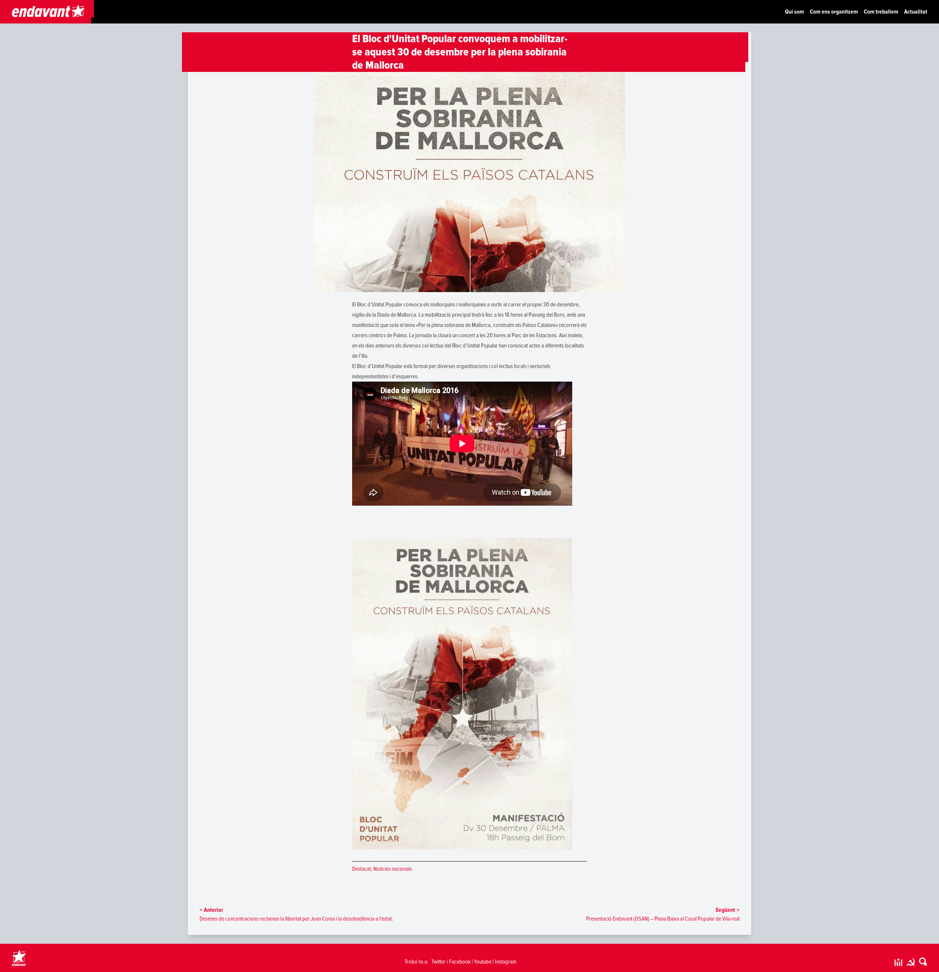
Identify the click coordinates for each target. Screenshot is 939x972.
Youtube (483, 961)
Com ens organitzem (834, 11)
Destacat (361, 869)
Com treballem (881, 11)
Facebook (460, 961)
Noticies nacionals (392, 869)
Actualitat (915, 11)
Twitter (438, 961)
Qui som (794, 11)
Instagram (505, 961)
